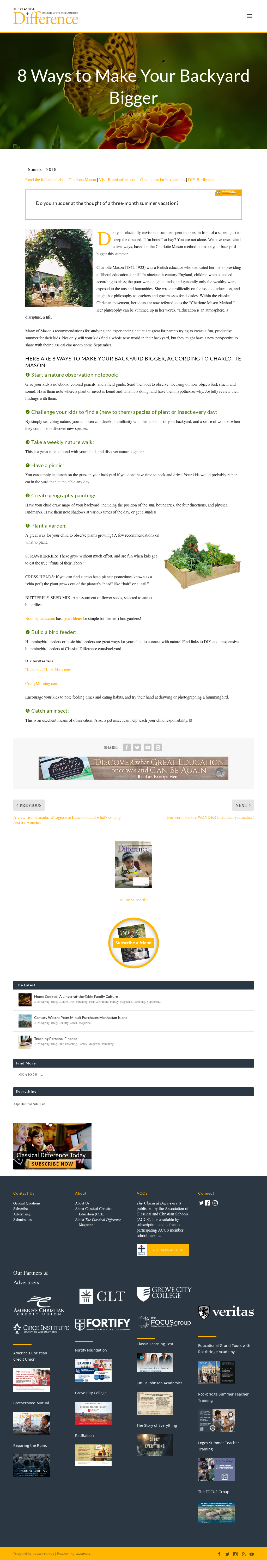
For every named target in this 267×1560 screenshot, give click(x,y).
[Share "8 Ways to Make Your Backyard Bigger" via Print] (158, 747)
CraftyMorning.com (41, 683)
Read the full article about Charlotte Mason (60, 179)
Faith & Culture (98, 1001)
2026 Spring (42, 1001)
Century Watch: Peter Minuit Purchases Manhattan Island (81, 1017)
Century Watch (68, 1022)
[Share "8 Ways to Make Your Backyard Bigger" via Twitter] (137, 747)
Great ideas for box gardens (162, 179)
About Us (82, 1203)
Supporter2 (154, 1001)
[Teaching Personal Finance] (25, 1042)
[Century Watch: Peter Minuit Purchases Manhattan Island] (25, 1021)
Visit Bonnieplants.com (118, 179)
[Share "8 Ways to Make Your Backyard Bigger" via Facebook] (127, 747)
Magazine (126, 1001)
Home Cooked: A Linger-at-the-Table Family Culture (76, 996)
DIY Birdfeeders (201, 179)
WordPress (82, 1554)
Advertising (22, 1214)
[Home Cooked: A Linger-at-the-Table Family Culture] (25, 999)
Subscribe (20, 1208)
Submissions (22, 1219)
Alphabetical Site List (29, 1103)
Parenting (139, 1001)
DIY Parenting (78, 1001)
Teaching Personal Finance (55, 1038)
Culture (63, 1001)
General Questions (26, 1203)
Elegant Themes (43, 1554)
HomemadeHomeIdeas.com (48, 669)
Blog (54, 1001)
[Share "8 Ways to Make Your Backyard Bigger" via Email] (147, 747)
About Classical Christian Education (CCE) (93, 1211)
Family (114, 1001)
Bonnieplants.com (40, 618)
